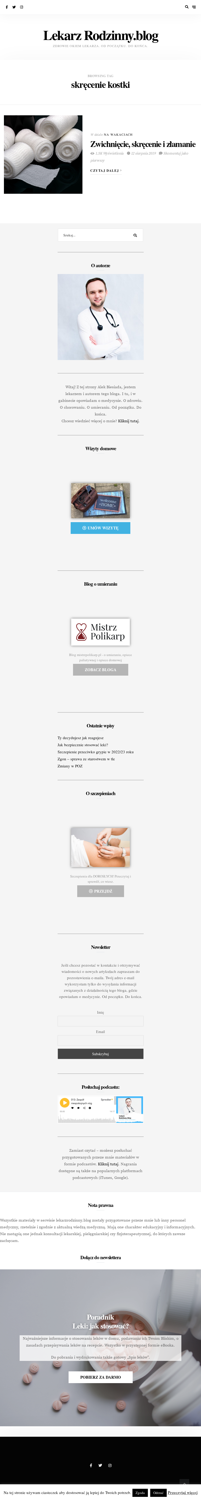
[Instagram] (22, 7)
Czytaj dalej (105, 170)
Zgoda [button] (140, 1492)
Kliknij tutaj (128, 421)
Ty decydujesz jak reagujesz (81, 737)
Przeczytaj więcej (183, 1492)
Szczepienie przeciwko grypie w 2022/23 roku (96, 751)
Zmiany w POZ (70, 765)
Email (100, 1031)
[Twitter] (14, 7)
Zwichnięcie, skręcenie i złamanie (142, 144)
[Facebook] (7, 7)
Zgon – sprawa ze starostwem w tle (86, 758)
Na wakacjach (118, 134)
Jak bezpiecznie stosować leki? (83, 744)
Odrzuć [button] (158, 1492)
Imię (100, 1012)
